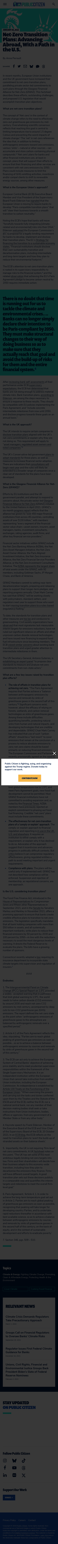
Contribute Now (30, 778)
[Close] (54, 753)
